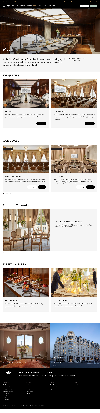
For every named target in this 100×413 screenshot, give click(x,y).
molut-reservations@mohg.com (61, 375)
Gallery (45, 5)
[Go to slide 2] (4, 129)
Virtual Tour (41, 187)
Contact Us (72, 375)
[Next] (93, 103)
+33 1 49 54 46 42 (75, 60)
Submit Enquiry (84, 6)
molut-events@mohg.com (77, 58)
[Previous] (7, 103)
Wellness (22, 5)
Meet (34, 5)
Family (39, 5)
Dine (17, 5)
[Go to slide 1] (3, 129)
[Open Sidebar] (4, 6)
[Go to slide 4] (7, 193)
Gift (50, 5)
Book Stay (93, 6)
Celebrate (29, 5)
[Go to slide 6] (10, 193)
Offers (54, 5)
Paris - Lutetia (13, 1)
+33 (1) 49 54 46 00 (46, 375)
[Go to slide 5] (9, 193)
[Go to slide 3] (6, 193)
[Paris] (8, 6)
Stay (13, 5)
